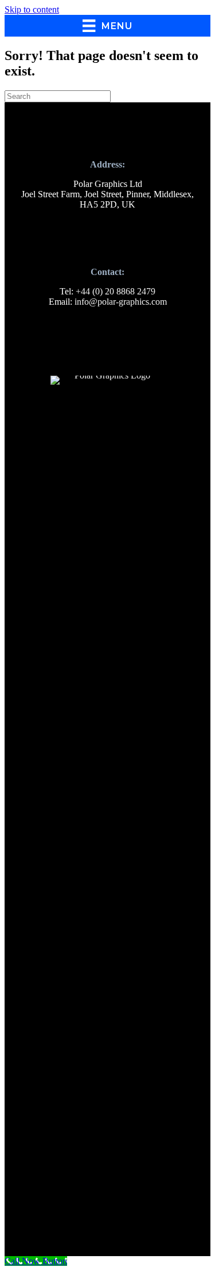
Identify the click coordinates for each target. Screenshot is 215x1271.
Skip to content (32, 9)
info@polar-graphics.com (121, 301)
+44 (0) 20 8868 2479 (115, 291)
